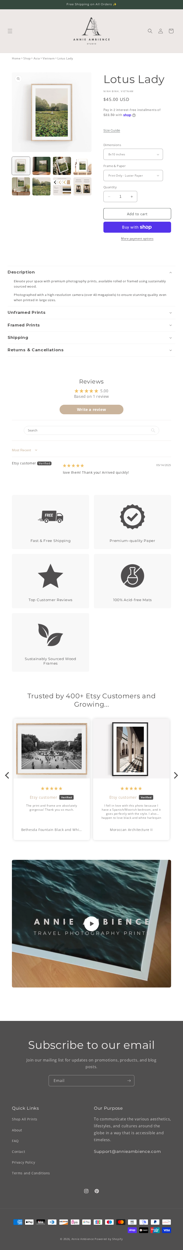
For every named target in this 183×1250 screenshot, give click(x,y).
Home (16, 58)
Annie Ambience (82, 1239)
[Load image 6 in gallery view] (41, 186)
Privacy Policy (23, 1162)
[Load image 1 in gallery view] (21, 166)
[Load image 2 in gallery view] (41, 166)
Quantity (110, 187)
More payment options (137, 238)
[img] (73, 465)
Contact (18, 1151)
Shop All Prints (24, 1119)
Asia (37, 58)
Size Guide (111, 130)
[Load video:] (91, 923)
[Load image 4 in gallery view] (82, 166)
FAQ (15, 1141)
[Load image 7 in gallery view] (62, 186)
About (17, 1130)
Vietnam (49, 58)
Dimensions (112, 145)
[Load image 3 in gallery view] (62, 166)
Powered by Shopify (109, 1239)
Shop (26, 58)
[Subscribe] (129, 1080)
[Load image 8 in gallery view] (82, 186)
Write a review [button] (91, 409)
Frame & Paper (114, 166)
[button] (10, 31)
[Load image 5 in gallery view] (21, 186)
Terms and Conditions (31, 1173)
